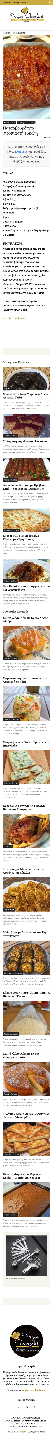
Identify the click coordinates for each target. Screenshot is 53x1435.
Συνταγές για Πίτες (26, 122)
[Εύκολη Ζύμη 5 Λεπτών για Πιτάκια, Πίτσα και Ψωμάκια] (26, 1018)
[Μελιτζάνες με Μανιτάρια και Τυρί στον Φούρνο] (26, 958)
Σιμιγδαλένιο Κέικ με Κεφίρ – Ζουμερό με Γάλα (22, 1055)
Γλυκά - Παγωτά (10, 435)
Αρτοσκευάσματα (11, 783)
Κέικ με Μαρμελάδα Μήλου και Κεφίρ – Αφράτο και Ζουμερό (23, 1175)
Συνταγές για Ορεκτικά (13, 973)
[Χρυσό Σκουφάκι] (26, 14)
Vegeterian (9, 909)
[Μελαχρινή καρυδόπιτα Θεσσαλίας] (26, 426)
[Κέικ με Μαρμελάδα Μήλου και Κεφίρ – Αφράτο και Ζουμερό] (26, 1199)
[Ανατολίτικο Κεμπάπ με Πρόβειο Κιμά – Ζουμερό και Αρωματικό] (26, 470)
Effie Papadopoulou (17, 318)
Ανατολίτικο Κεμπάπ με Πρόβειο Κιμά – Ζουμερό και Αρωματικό (24, 486)
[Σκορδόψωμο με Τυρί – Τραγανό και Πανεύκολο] (26, 767)
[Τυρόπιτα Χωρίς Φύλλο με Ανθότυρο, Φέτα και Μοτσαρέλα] (26, 1139)
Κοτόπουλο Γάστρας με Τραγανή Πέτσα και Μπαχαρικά (24, 807)
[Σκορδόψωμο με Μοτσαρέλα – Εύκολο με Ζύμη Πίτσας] (26, 520)
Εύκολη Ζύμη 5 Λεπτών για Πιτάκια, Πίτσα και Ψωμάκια (26, 994)
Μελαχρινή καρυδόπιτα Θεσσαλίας (25, 441)
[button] (4, 26)
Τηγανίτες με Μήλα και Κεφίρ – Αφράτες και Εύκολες (23, 870)
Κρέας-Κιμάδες (10, 479)
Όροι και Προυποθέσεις (25, 1418)
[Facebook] (19, 1407)
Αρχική (6, 33)
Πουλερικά (8, 846)
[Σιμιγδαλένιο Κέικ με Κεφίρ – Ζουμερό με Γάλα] (26, 1079)
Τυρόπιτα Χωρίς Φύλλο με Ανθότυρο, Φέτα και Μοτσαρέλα (26, 1115)
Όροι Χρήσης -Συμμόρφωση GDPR (25, 1421)
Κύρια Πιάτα (19, 33)
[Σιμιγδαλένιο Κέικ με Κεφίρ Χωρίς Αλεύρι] (26, 643)
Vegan (7, 388)
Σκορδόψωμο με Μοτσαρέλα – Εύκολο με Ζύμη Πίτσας (22, 537)
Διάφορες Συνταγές (11, 530)
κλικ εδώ (21, 151)
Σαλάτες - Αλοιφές (11, 719)
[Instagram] (26, 1407)
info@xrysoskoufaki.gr (34, 1390)
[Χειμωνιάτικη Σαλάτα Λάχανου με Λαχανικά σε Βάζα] (26, 703)
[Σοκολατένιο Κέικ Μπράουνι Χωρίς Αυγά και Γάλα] (26, 378)
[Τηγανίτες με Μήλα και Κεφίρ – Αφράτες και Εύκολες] (26, 894)
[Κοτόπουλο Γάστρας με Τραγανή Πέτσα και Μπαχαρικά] (26, 831)
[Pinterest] (34, 1407)
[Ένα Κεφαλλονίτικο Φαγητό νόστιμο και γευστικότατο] (26, 571)
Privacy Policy (25, 1423)
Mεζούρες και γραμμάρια (26, 1426)
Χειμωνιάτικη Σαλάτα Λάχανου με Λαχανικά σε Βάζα (25, 679)
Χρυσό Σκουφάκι (18, 1431)
